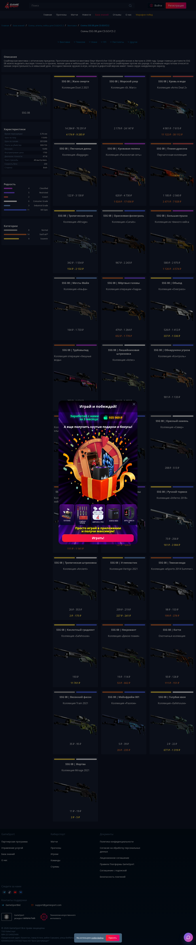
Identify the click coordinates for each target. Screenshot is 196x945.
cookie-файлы (97, 938)
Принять (113, 938)
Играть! (98, 538)
